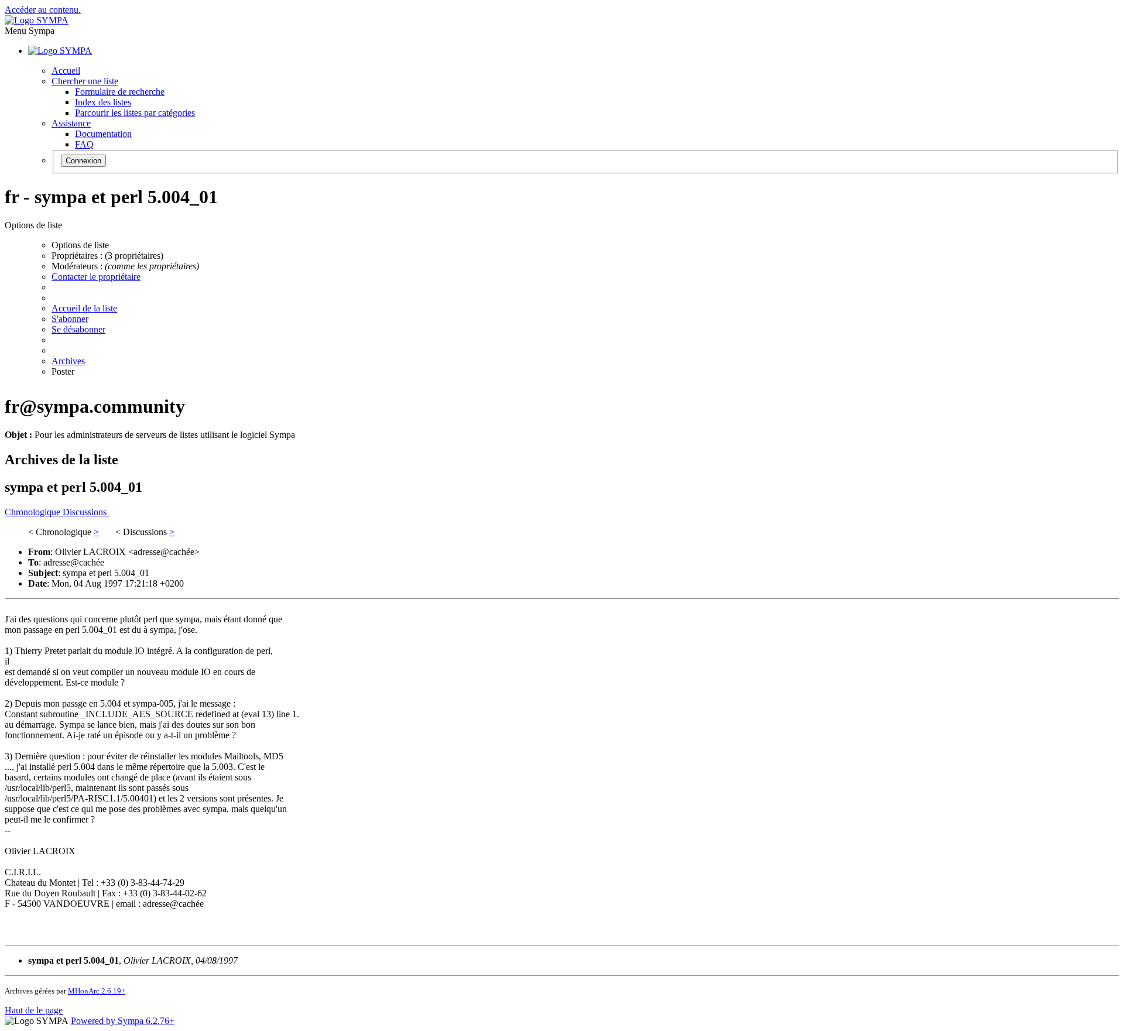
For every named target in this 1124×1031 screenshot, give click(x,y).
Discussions (86, 512)
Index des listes (103, 102)
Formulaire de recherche (120, 92)
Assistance (71, 123)
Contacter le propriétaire (96, 277)
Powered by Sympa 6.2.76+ (122, 1021)
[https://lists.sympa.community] (36, 20)
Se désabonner (78, 329)
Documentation (103, 134)
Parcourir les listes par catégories (135, 113)
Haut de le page (34, 1010)
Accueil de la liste (84, 308)
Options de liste (80, 245)
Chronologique (34, 512)
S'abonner (70, 319)
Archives (68, 361)
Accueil (66, 71)
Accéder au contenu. (43, 10)
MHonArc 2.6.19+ (96, 991)
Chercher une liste (85, 81)
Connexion (83, 160)
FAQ (84, 144)
